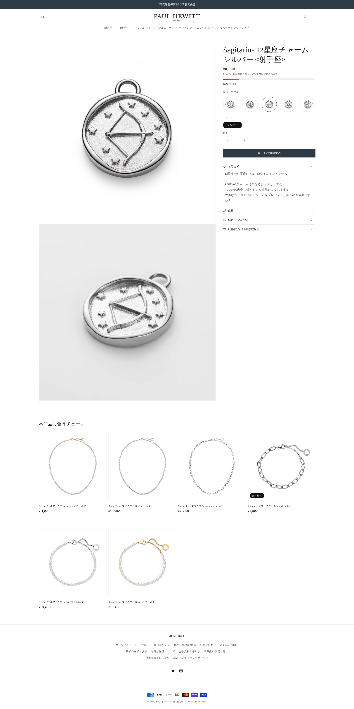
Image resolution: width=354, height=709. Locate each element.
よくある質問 (228, 644)
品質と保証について (163, 651)
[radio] (230, 104)
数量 (225, 133)
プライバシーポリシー (194, 657)
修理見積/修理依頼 (185, 644)
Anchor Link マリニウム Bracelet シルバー (271, 506)
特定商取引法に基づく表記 (162, 657)
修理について (162, 644)
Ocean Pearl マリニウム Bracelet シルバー (62, 602)
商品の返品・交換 (136, 651)
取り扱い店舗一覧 (214, 651)
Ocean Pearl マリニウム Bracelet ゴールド (131, 602)
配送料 (236, 73)
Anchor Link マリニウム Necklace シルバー (201, 506)
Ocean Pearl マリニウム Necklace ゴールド (62, 506)
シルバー (232, 124)
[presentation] (226, 104)
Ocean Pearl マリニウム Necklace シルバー (132, 506)
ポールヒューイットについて (132, 644)
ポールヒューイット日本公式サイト (171, 702)
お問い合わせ (208, 644)
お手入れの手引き (189, 651)
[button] (43, 17)
